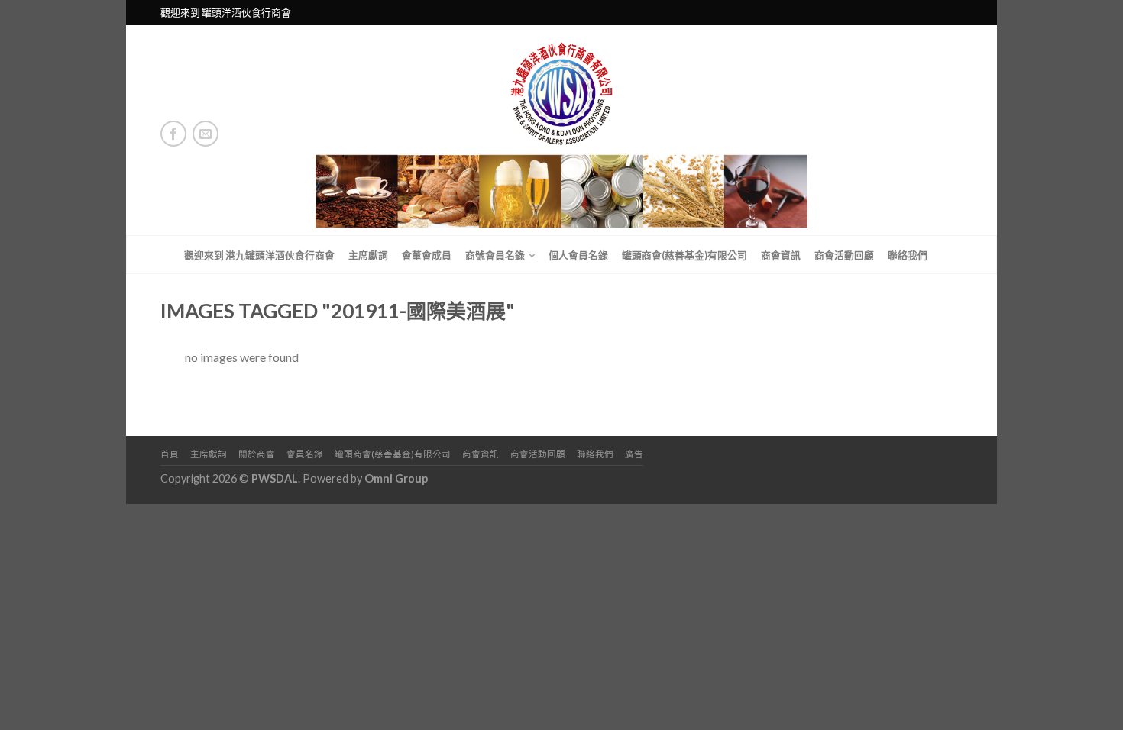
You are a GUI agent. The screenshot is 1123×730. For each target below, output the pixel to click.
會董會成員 (426, 255)
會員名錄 (304, 454)
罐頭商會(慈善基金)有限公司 (684, 255)
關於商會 (256, 454)
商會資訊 (781, 255)
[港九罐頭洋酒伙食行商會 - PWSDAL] (562, 130)
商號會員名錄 (495, 255)
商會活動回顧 (844, 255)
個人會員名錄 (578, 255)
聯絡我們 (907, 255)
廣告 (634, 454)
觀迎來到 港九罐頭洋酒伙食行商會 (259, 255)
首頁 (169, 454)
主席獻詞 (368, 255)
